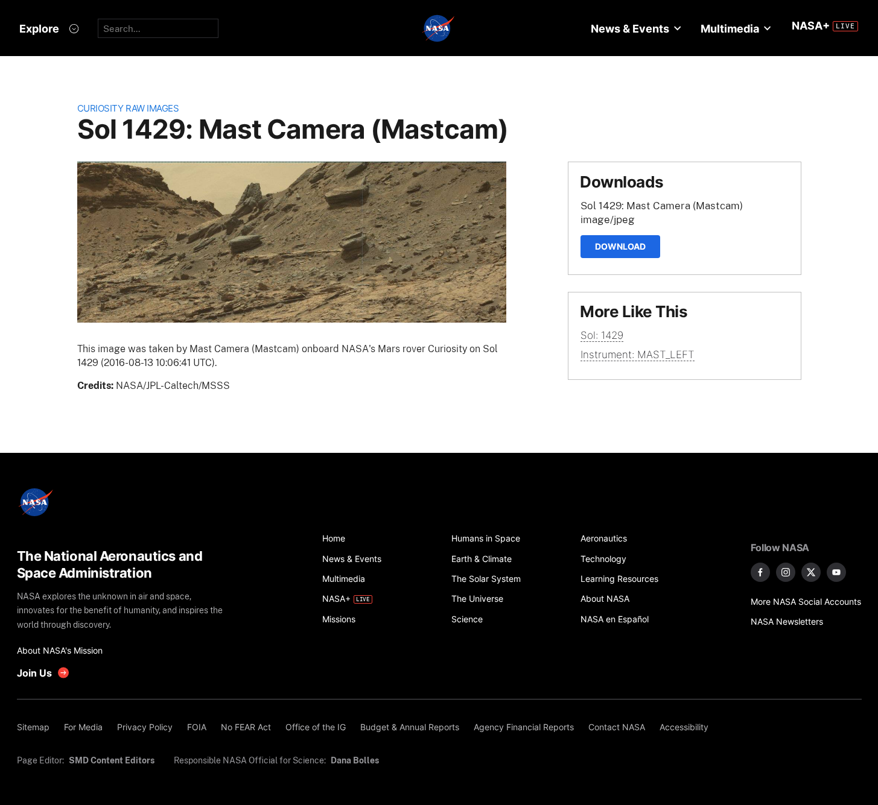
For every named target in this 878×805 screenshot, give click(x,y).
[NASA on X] (811, 572)
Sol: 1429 (602, 335)
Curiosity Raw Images (128, 108)
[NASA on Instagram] (785, 572)
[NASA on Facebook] (760, 572)
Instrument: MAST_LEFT (638, 355)
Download (620, 246)
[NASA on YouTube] (836, 572)
